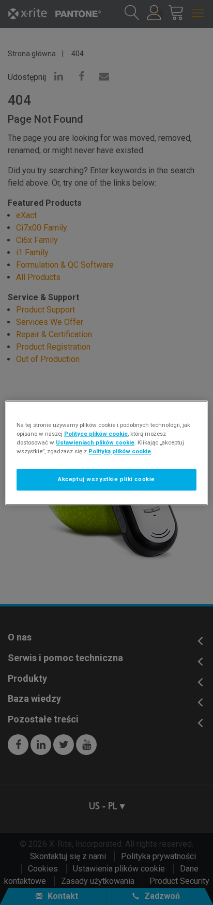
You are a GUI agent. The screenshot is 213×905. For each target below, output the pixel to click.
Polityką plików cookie (119, 451)
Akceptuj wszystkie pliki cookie (106, 479)
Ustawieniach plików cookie (95, 442)
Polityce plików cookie (96, 433)
